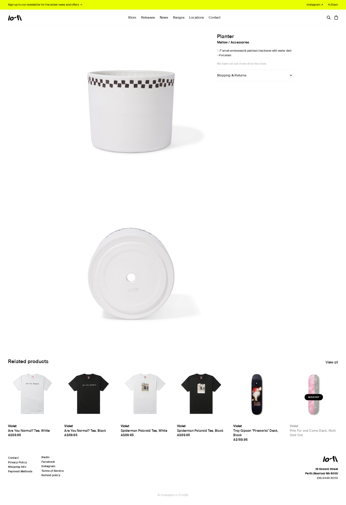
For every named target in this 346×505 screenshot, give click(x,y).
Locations (196, 17)
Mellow (222, 42)
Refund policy (50, 475)
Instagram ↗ (315, 4)
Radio (45, 457)
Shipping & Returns (231, 75)
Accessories (240, 42)
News (164, 17)
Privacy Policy (17, 462)
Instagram (48, 466)
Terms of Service (52, 470)
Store (132, 17)
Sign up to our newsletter (43, 4)
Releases (148, 17)
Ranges (178, 17)
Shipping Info (17, 466)
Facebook (48, 461)
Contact (214, 17)
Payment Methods (20, 471)
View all (332, 362)
